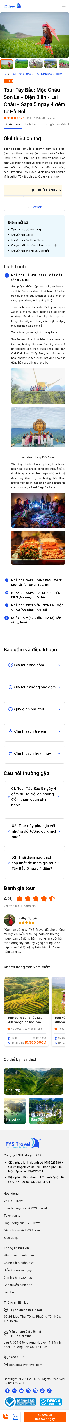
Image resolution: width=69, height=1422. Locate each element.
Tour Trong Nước (21, 73)
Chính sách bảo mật (18, 1277)
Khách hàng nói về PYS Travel (25, 1208)
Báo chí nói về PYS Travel (22, 1230)
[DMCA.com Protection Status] (51, 1402)
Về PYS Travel (14, 1201)
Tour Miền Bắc (43, 73)
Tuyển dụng (12, 1215)
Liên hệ (9, 1292)
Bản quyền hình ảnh (18, 1285)
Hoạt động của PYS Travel (22, 1223)
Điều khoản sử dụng (18, 1270)
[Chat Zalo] (15, 1417)
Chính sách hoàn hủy (19, 1263)
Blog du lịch (12, 1238)
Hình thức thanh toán (19, 1255)
